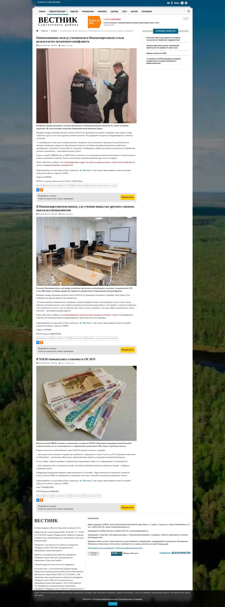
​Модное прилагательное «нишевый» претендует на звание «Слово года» (162, 46)
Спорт (124, 11)
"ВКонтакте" (87, 170)
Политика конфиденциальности (129, 548)
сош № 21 (65, 338)
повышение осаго (61, 496)
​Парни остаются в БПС (156, 53)
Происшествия (88, 11)
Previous (184, 18)
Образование (147, 11)
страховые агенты (93, 496)
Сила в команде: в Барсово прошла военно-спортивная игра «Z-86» (131, 21)
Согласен (113, 604)
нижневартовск (52, 186)
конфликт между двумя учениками (102, 338)
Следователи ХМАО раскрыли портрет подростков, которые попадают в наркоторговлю (163, 61)
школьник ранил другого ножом (103, 186)
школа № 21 (66, 186)
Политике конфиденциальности (105, 599)
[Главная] (37, 31)
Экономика (102, 11)
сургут (48, 496)
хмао (40, 186)
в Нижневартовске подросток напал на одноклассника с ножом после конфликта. (99, 162)
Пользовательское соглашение (101, 548)
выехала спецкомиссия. (63, 165)
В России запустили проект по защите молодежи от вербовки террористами (163, 38)
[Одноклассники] (41, 189)
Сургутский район (112, 18)
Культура (134, 11)
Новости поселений (57, 11)
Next (187, 18)
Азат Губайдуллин (67, 363)
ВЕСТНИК (57, 20)
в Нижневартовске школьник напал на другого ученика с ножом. (91, 315)
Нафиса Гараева (67, 45)
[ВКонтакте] (37, 189)
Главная (42, 11)
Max (177, 3)
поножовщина (80, 186)
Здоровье (114, 11)
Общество (74, 11)
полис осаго (77, 496)
